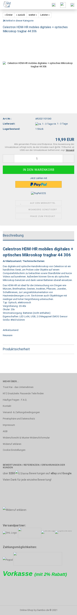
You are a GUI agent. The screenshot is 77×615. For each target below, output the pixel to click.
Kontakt (7, 406)
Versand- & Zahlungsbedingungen (21, 412)
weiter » (33, 14)
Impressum (9, 425)
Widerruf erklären (12, 444)
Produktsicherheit (16, 349)
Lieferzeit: (9, 123)
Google (66, 473)
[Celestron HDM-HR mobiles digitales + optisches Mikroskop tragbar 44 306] (38, 64)
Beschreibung (13, 235)
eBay (54, 473)
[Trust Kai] (6, 4)
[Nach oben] (66, 609)
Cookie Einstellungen (14, 450)
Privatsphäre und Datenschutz (19, 418)
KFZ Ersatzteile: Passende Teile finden (23, 393)
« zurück (20, 14)
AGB (5, 431)
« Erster (9, 14)
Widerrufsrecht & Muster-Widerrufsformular (26, 437)
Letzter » (45, 14)
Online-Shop (26, 610)
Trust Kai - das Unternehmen (18, 387)
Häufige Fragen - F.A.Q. (15, 399)
